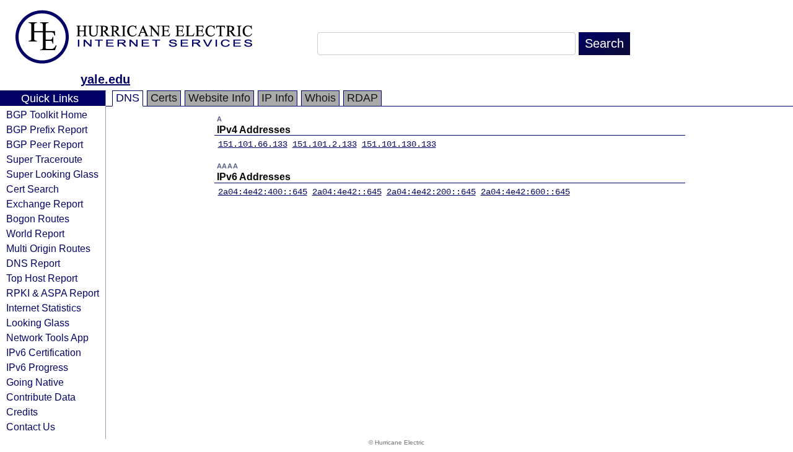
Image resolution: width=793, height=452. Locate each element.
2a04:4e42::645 (347, 192)
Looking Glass (37, 322)
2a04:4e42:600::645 (525, 192)
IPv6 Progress (37, 367)
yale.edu (105, 79)
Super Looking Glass (52, 174)
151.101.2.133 (324, 144)
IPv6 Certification (43, 352)
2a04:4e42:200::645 (431, 192)
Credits (22, 411)
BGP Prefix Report (46, 129)
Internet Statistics (43, 307)
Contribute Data (41, 396)
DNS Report (33, 263)
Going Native (35, 382)
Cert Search (32, 188)
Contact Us (30, 426)
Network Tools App (47, 337)
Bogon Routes (37, 218)
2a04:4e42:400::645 (262, 192)
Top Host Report (41, 278)
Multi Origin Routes (48, 248)
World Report (35, 233)
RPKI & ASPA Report (52, 292)
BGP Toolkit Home (46, 114)
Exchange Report (44, 203)
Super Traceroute (44, 159)
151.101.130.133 (399, 144)
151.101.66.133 (252, 144)
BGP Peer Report (44, 144)
